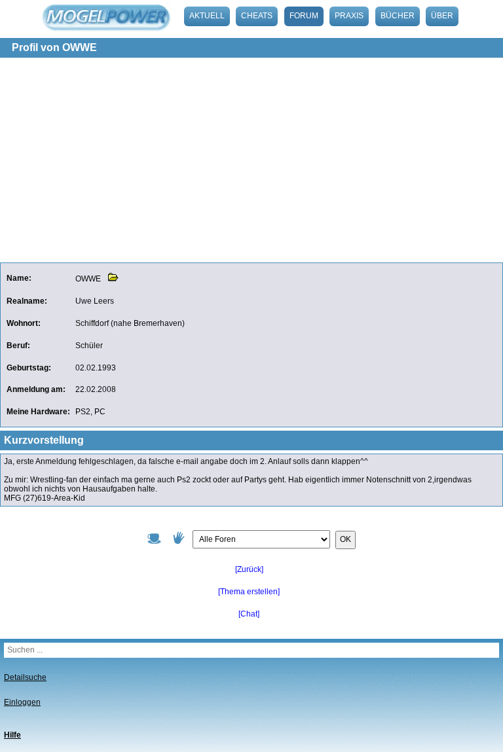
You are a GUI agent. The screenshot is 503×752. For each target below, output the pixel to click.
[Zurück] (249, 569)
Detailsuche (25, 677)
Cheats (256, 15)
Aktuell (207, 15)
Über (442, 15)
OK (345, 539)
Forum (303, 15)
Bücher (398, 15)
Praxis (349, 15)
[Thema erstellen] (249, 591)
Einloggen (22, 702)
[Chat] (248, 613)
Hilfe (12, 735)
